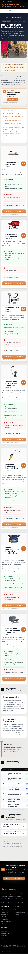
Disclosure (9, 1)
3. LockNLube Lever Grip (10, 120)
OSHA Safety (4, 931)
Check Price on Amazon (13, 211)
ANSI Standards (5, 933)
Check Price (12, 99)
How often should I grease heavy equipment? (12, 825)
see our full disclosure (13, 102)
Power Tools (7, 16)
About (2, 1)
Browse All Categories (14, 878)
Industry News (4, 938)
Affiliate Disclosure (20, 912)
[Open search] (2, 10)
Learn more (22, 847)
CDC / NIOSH (4, 935)
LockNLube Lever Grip (14, 783)
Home (2, 16)
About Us (17, 910)
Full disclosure (12, 70)
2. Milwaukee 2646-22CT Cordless (13, 116)
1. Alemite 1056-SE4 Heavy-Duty (12, 113)
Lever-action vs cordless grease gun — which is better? (12, 832)
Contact (17, 914)
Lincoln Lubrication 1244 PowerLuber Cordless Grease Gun (15, 799)
